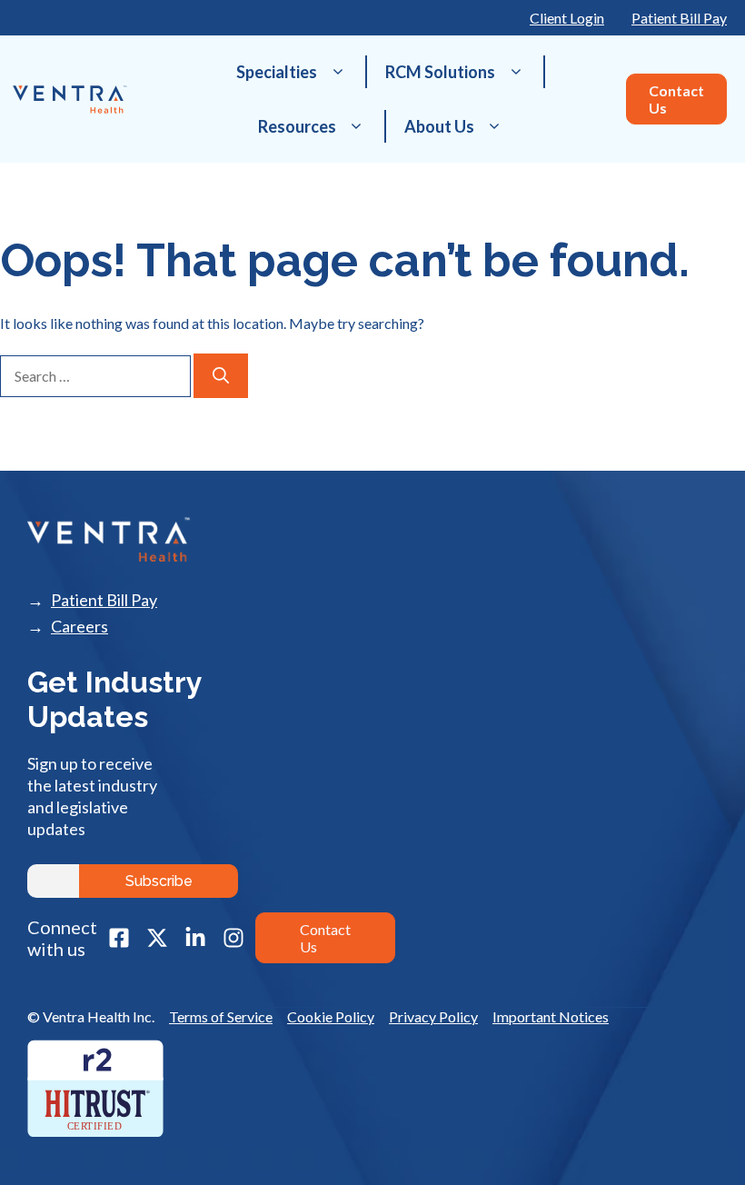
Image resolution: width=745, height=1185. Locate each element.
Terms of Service (221, 1016)
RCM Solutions (440, 72)
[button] (337, 72)
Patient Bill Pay (679, 17)
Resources (297, 126)
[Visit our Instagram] (233, 937)
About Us (439, 126)
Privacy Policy (433, 1016)
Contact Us (676, 99)
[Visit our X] (157, 937)
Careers (79, 626)
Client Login (567, 17)
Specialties (276, 72)
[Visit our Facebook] (119, 937)
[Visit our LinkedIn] (195, 937)
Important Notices (550, 1016)
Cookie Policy (330, 1016)
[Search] (221, 376)
